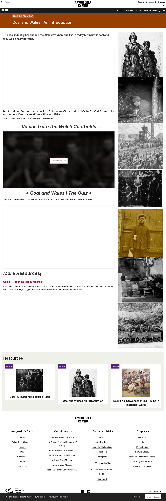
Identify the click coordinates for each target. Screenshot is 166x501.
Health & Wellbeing (152, 10)
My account (151, 2)
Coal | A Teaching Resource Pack (23, 281)
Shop (22, 461)
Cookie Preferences (59, 161)
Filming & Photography (142, 466)
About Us (142, 437)
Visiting (22, 437)
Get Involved (102, 442)
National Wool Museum (62, 465)
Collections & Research (22, 442)
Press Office (142, 447)
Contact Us (102, 437)
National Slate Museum (62, 460)
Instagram (102, 457)
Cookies (102, 474)
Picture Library (142, 452)
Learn (4, 10)
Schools (120, 10)
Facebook (102, 452)
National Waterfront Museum (62, 450)
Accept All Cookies (153, 497)
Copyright (102, 479)
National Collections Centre (142, 457)
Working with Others (142, 461)
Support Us (22, 457)
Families (129, 10)
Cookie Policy (62, 497)
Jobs (142, 442)
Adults (138, 10)
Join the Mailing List (102, 447)
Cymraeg (161, 2)
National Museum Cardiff (62, 437)
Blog (22, 452)
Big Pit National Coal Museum (62, 455)
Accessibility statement (102, 469)
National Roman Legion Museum (62, 470)
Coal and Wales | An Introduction (83, 400)
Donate (141, 2)
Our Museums (7, 2)
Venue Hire (22, 466)
